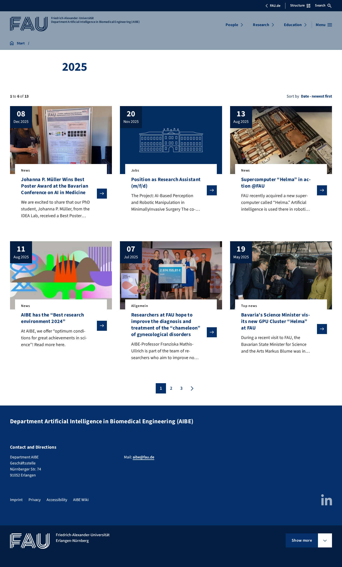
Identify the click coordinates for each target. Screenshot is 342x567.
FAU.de (275, 5)
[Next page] (192, 388)
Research (261, 25)
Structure (297, 5)
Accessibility (57, 500)
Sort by (293, 96)
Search (320, 5)
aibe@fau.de (143, 457)
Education (293, 25)
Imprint (16, 500)
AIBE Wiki (81, 500)
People (232, 25)
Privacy (35, 500)
